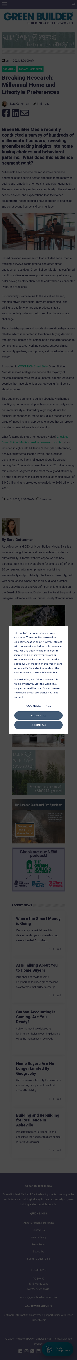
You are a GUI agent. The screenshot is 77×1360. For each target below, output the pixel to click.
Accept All (38, 715)
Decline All (38, 724)
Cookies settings (38, 705)
